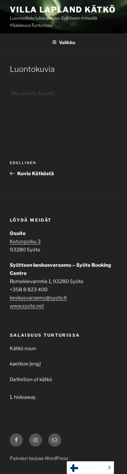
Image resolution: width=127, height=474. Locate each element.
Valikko (67, 42)
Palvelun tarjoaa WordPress (39, 458)
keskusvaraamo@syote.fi (38, 298)
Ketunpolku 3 (25, 242)
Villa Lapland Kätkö (63, 9)
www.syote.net (27, 306)
